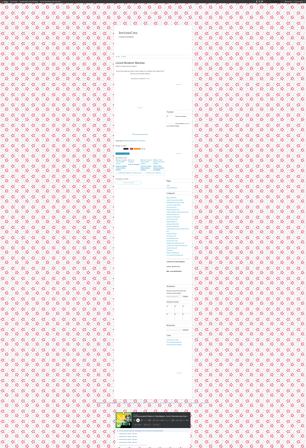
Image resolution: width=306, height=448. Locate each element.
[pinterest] (262, 1)
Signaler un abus (151, 402)
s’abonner (139, 424)
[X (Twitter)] (259, 1)
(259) (175, 202)
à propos (157, 424)
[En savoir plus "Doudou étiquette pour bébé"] (178, 309)
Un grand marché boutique (174, 344)
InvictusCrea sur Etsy (172, 340)
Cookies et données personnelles (191, 402)
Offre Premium (179, 402)
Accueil (118, 56)
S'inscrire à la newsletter (122, 153)
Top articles (137, 402)
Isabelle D (187, 123)
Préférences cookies (204, 402)
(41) (173, 214)
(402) (172, 197)
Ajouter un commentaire (129, 182)
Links (168, 185)
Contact (123, 56)
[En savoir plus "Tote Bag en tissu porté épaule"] (178, 317)
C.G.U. (157, 402)
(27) (172, 221)
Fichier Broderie (140, 140)
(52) (177, 212)
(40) (173, 217)
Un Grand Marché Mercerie (174, 342)
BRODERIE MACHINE (129, 140)
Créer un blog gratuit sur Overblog (126, 402)
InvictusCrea (128, 33)
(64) (173, 209)
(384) (175, 200)
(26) (172, 224)
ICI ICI (148, 78)
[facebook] (257, 1)
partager (148, 424)
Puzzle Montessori (172, 187)
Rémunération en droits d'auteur (168, 402)
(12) (172, 241)
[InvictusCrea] (171, 119)
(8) (172, 248)
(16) (172, 233)
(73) (171, 207)
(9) (177, 245)
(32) (172, 219)
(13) (171, 236)
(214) (173, 205)
